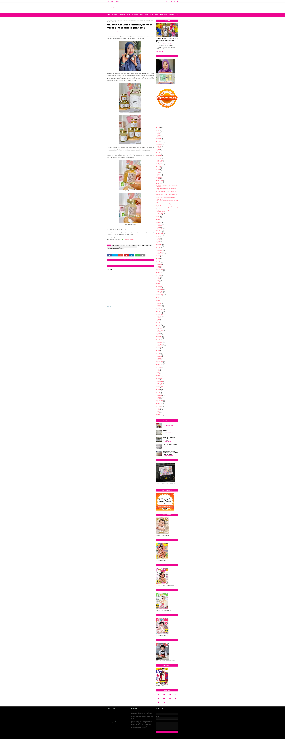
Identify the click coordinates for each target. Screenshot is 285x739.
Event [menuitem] (151, 14)
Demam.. (165, 430)
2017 (158, 325)
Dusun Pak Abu (110, 714)
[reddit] (175, 694)
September (160, 165)
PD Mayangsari (110, 718)
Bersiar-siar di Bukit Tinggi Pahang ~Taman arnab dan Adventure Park (169, 439)
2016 (158, 339)
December (160, 143)
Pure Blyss (124, 247)
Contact (117, 1)
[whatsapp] (158, 702)
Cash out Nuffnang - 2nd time (170, 444)
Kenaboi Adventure (111, 712)
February (159, 138)
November (160, 144)
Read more (158, 51)
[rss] (164, 702)
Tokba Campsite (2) (123, 718)
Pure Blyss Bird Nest (132, 247)
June (158, 132)
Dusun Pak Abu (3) (122, 720)
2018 (158, 308)
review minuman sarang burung (117, 20)
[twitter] (169, 1)
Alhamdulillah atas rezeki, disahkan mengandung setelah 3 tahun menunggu (170, 453)
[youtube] (175, 698)
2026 (158, 127)
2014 (158, 380)
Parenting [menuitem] (135, 14)
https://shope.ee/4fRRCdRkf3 (130, 239)
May (158, 133)
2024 (158, 158)
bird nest (123, 245)
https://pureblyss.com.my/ (121, 237)
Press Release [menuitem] (163, 14)
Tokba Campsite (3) (112, 722)
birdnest (128, 245)
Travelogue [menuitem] (115, 14)
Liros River (120, 712)
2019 (158, 288)
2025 (158, 141)
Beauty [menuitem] (128, 14)
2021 (158, 247)
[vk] (164, 698)
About (112, 1)
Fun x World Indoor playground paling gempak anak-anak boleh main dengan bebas (167, 40)
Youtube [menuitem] (171, 14)
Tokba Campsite (122, 716)
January (159, 140)
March (159, 137)
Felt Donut (165, 424)
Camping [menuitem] (122, 14)
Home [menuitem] (108, 14)
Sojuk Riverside (110, 716)
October (159, 163)
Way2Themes (138, 737)
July (158, 130)
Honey (139, 245)
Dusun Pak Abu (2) (122, 714)
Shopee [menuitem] (156, 14)
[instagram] (172, 1)
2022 (158, 227)
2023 (158, 179)
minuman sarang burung (114, 247)
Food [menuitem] (141, 14)
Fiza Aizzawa (111, 31)
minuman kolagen (146, 245)
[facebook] (166, 1)
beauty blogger (115, 245)
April (158, 135)
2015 (158, 360)
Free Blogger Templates (154, 737)
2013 (158, 398)
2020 (158, 268)
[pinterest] (175, 1)
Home (108, 1)
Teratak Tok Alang (111, 720)
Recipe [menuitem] (146, 14)
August (159, 129)
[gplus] (177, 1)
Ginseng (134, 245)
